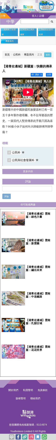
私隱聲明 (28, 390)
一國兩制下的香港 (9, 32)
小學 (2, 16)
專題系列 (9, 41)
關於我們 (13, 390)
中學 (10, 21)
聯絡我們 (35, 398)
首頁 (7, 54)
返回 (48, 55)
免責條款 (43, 390)
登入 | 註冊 (38, 16)
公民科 (17, 54)
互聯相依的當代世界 (46, 32)
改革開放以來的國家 (27, 32)
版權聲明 (21, 398)
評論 (6, 196)
